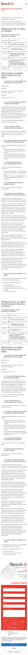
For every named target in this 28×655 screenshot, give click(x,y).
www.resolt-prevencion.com (15, 629)
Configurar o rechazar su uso (14, 651)
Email (4, 598)
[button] (26, 4)
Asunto (5, 603)
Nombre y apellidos (9, 587)
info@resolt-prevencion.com (12, 627)
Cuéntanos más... (8, 609)
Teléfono (6, 592)
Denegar (14, 648)
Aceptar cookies (14, 644)
